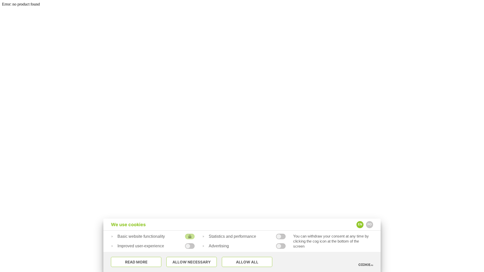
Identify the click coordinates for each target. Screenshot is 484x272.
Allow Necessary (191, 262)
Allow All (247, 262)
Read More (136, 262)
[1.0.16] (365, 264)
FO (370, 224)
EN (360, 224)
